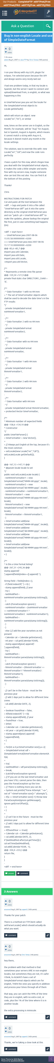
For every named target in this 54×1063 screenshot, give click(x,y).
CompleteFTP (25, 1)
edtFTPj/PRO (44, 5)
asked (6, 60)
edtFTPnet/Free (42, 1)
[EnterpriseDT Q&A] (25, 12)
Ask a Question (22, 26)
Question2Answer (17, 1061)
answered (7, 909)
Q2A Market (18, 1059)
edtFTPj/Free (28, 5)
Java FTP (23, 60)
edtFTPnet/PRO (12, 5)
